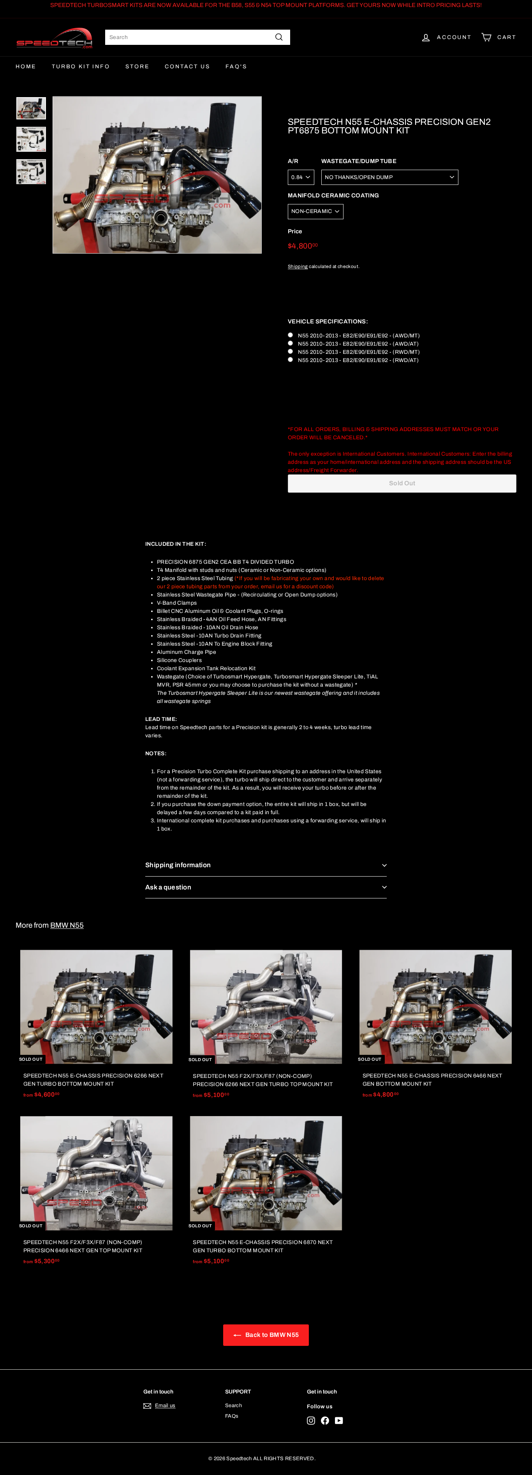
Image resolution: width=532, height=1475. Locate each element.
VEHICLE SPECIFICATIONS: (328, 321)
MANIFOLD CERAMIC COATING (333, 195)
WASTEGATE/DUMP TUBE (358, 161)
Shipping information (178, 865)
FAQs (231, 1416)
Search (233, 1405)
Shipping (298, 266)
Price (295, 232)
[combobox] (197, 37)
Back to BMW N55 (271, 1334)
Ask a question (168, 887)
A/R (293, 161)
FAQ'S (236, 66)
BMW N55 (67, 925)
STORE (137, 66)
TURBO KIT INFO (81, 66)
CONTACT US (187, 66)
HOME (26, 66)
